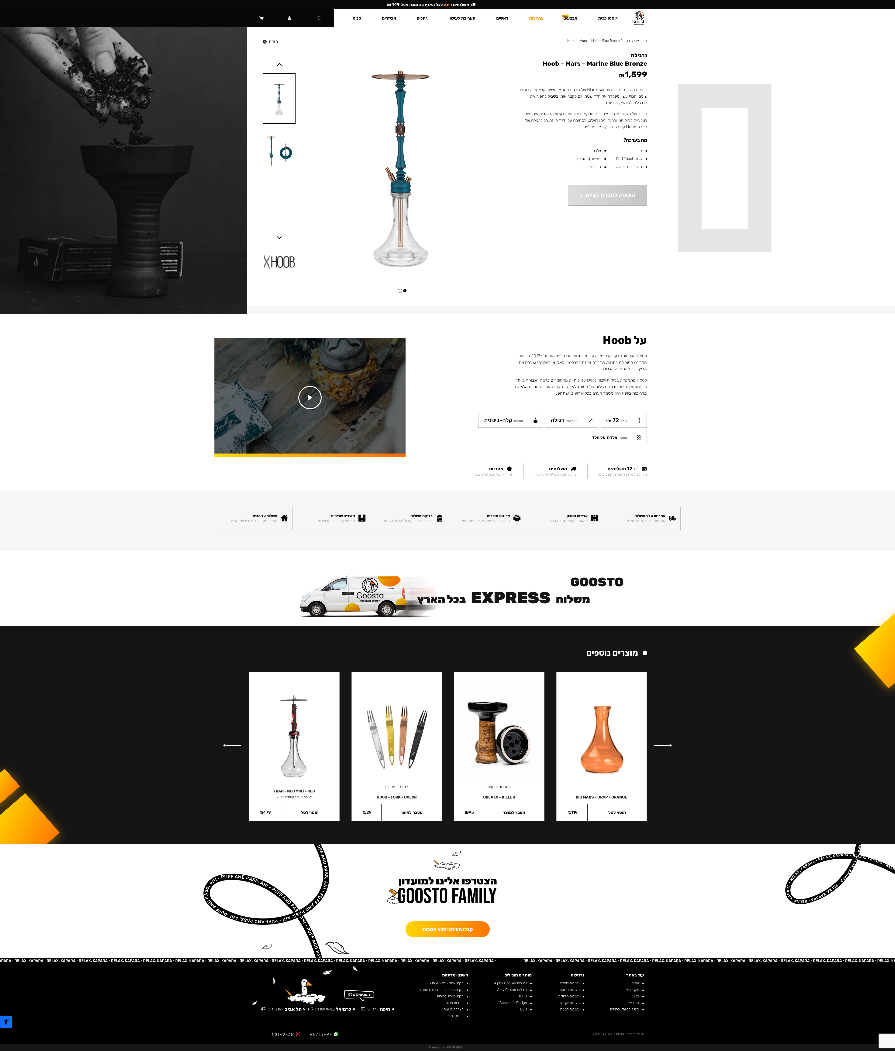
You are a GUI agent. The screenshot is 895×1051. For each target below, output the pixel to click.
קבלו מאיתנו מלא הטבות (447, 929)
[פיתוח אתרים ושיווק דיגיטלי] (455, 1047)
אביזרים (389, 18)
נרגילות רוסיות (570, 983)
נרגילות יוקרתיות (569, 1003)
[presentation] (662, 745)
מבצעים (570, 18)
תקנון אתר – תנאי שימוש (447, 983)
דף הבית (641, 41)
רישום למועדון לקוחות (625, 1009)
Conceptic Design (513, 1003)
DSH (524, 1009)
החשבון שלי (456, 1016)
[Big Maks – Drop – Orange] (602, 731)
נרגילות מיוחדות (569, 996)
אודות (635, 983)
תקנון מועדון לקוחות (451, 996)
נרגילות (628, 41)
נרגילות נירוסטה (569, 990)
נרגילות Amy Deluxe (512, 990)
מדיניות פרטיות (454, 1003)
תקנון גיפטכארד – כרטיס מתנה (442, 990)
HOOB (522, 996)
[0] (261, 18)
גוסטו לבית (608, 18)
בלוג (636, 996)
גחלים (422, 18)
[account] (289, 18)
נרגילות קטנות (570, 1009)
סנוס (357, 18)
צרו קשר (633, 1003)
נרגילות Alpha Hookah (511, 983)
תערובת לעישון (461, 18)
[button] (404, 290)
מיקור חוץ (633, 990)
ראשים (502, 18)
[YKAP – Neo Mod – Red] (294, 728)
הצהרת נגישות (454, 1009)
